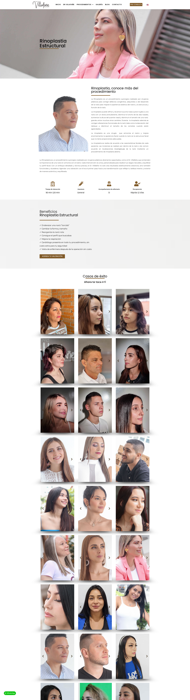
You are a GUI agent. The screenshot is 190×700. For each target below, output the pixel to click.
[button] (43, 311)
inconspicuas (119, 149)
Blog (107, 4)
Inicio (58, 4)
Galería (99, 4)
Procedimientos (84, 4)
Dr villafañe (68, 4)
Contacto (117, 4)
